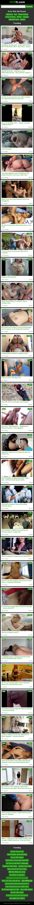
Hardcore (9, 14)
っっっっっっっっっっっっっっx (17, 878)
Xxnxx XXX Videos (17, 857)
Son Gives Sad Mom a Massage (17, 863)
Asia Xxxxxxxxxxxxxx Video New (17, 886)
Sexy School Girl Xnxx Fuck (17, 869)
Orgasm (25, 17)
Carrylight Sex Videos (17, 898)
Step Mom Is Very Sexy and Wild (17, 860)
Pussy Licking (23, 14)
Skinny (19, 17)
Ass (15, 14)
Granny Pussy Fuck (17, 851)
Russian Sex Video (25, 866)
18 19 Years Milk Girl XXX (10, 889)
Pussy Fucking (10, 17)
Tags (11, 903)
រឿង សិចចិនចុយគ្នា (27, 881)
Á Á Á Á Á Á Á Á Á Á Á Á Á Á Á (17, 895)
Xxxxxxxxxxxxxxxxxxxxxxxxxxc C (17, 884)
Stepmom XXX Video (10, 866)
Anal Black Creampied (17, 875)
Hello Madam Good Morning (17, 854)
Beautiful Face (14, 19)
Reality (22, 19)
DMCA (16, 903)
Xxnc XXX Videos (26, 889)
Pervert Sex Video (17, 892)
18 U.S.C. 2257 (25, 903)
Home (6, 903)
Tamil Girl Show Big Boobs (11, 881)
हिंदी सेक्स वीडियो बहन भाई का (17, 872)
